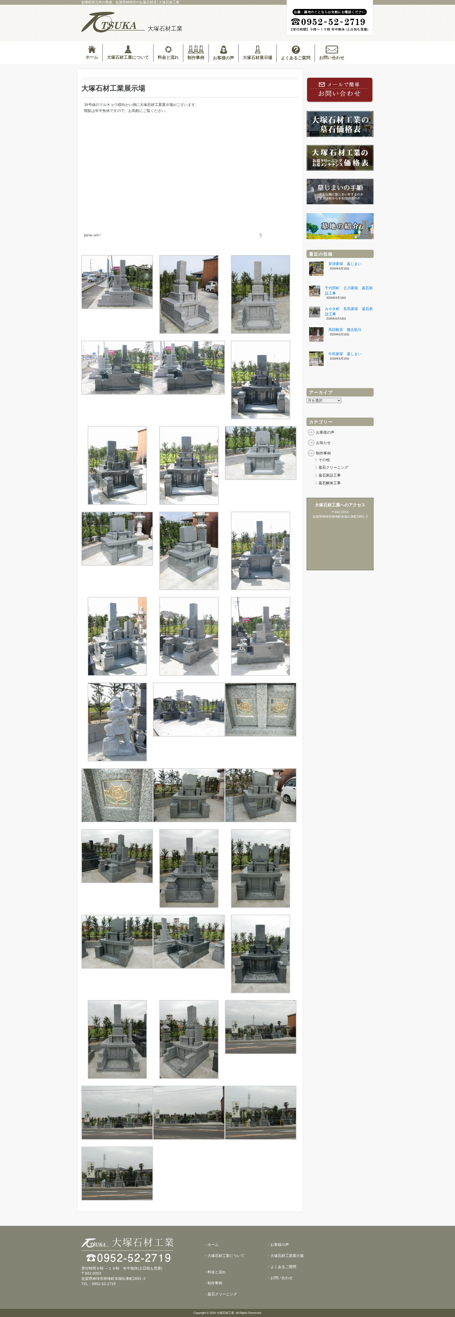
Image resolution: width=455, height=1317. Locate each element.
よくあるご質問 (295, 58)
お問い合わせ (331, 57)
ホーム (92, 57)
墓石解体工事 (330, 483)
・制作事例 (213, 1283)
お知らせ (323, 442)
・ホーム (211, 1244)
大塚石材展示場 (257, 57)
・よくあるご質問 (281, 1267)
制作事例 (195, 57)
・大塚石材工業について (224, 1256)
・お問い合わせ (280, 1278)
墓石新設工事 (330, 475)
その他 (324, 460)
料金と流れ (168, 57)
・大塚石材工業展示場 (285, 1256)
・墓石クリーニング (220, 1294)
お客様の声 (223, 58)
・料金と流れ (215, 1272)
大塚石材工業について (128, 57)
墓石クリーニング (333, 467)
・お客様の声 (278, 1244)
